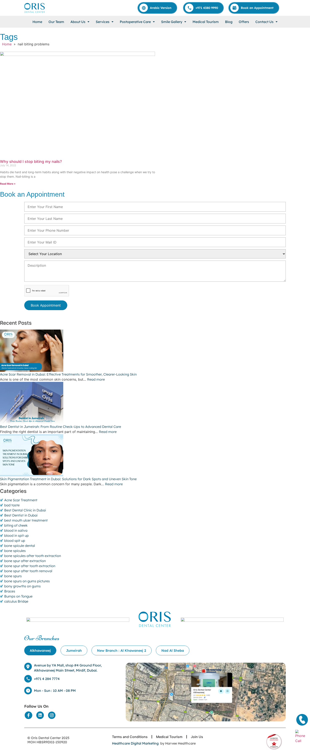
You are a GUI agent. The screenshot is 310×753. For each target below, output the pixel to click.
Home (37, 22)
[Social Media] (28, 715)
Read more (96, 379)
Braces (9, 591)
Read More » (8, 183)
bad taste (12, 505)
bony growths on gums (22, 586)
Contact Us (264, 22)
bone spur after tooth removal (28, 571)
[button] (80, 22)
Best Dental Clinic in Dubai (25, 510)
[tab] (40, 650)
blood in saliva (15, 530)
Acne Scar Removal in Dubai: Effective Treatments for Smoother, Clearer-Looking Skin (68, 374)
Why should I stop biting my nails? (31, 161)
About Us (77, 22)
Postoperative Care (135, 22)
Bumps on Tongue (18, 596)
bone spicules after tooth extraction (32, 556)
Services (102, 22)
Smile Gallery (171, 22)
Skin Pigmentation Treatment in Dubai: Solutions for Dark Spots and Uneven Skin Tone (68, 479)
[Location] (206, 692)
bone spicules (15, 551)
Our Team (56, 22)
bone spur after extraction (25, 561)
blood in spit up (16, 535)
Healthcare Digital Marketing (135, 743)
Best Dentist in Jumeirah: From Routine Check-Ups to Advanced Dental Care (61, 426)
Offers (244, 22)
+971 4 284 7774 (47, 679)
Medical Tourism (206, 22)
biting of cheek (16, 525)
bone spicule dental (19, 545)
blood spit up (14, 540)
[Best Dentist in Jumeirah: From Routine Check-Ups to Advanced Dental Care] (155, 403)
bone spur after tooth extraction (29, 566)
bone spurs (13, 576)
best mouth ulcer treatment (26, 520)
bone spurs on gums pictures (27, 581)
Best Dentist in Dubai (21, 515)
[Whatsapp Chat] (301, 736)
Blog (228, 22)
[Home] (34, 8)
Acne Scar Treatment (20, 500)
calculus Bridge (16, 601)
